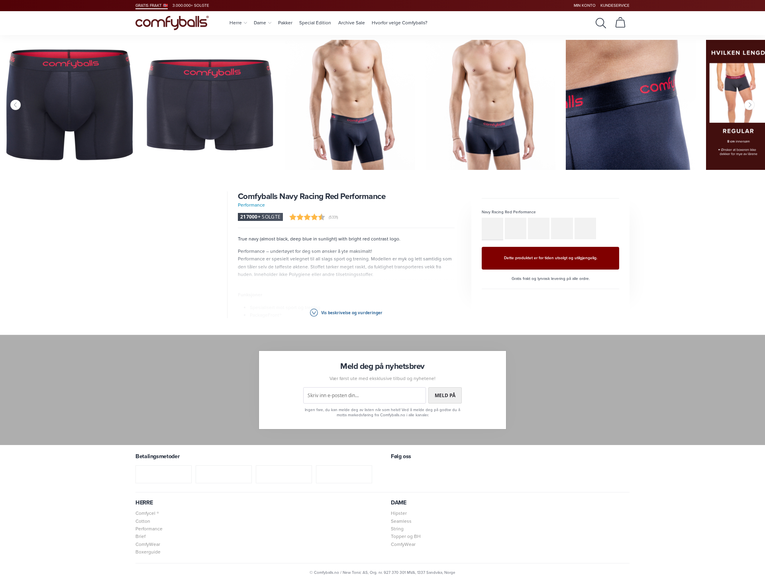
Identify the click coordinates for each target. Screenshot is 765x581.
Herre (236, 22)
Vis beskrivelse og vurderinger (351, 312)
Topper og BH (406, 536)
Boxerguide (148, 551)
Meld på (445, 395)
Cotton (142, 521)
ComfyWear (147, 544)
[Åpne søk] (601, 23)
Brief (140, 536)
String (397, 528)
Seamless (401, 521)
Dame (260, 22)
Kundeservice (615, 5)
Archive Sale (351, 22)
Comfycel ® (147, 513)
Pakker (285, 22)
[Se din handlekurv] (620, 23)
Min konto (585, 5)
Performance (251, 205)
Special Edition (315, 22)
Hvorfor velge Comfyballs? (400, 22)
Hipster (399, 513)
